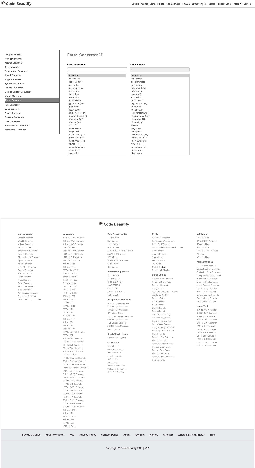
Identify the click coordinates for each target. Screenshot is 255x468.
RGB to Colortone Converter (75, 361)
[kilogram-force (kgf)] (97, 115)
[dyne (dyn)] (97, 94)
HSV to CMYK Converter (73, 387)
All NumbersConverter (206, 266)
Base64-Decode (159, 311)
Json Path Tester (159, 254)
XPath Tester (157, 251)
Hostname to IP (114, 353)
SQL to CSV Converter (72, 338)
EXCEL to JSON (70, 293)
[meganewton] (97, 128)
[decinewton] (97, 84)
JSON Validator (203, 244)
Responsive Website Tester (164, 241)
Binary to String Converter (163, 331)
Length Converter (13, 54)
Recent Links (224, 3)
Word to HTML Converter (73, 238)
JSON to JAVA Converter (73, 241)
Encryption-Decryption (116, 338)
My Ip (203, 3)
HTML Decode (158, 305)
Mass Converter (12, 108)
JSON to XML (69, 267)
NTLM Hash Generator (161, 282)
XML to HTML (69, 413)
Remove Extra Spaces (161, 350)
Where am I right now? (191, 434)
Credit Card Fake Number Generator (167, 247)
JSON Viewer (113, 238)
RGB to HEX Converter (72, 394)
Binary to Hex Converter (207, 279)
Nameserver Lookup (116, 366)
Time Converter (12, 121)
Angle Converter (13, 79)
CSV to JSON (69, 306)
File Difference (158, 260)
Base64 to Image (70, 280)
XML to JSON (69, 264)
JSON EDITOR (113, 279)
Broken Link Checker (161, 270)
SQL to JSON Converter (73, 342)
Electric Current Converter (18, 91)
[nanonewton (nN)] (97, 140)
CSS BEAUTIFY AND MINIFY (120, 251)
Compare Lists (156, 3)
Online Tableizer (69, 247)
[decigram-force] (97, 81)
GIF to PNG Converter (206, 329)
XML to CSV (68, 322)
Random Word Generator (162, 279)
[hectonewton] (97, 109)
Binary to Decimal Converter (209, 275)
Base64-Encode (159, 308)
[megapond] (97, 131)
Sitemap (168, 434)
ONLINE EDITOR (114, 282)
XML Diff (156, 267)
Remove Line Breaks (161, 353)
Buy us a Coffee (31, 434)
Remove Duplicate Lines (162, 344)
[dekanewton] (97, 91)
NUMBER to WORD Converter (165, 292)
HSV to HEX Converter (72, 381)
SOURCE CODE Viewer (117, 260)
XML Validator (203, 247)
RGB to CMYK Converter (73, 400)
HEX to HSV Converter (72, 390)
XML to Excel (68, 420)
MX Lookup (112, 362)
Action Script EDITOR (116, 292)
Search (212, 3)
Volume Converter (13, 62)
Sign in (247, 3)
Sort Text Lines (158, 360)
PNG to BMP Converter (207, 342)
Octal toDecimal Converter (208, 295)
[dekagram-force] (97, 88)
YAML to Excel (69, 426)
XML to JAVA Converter (73, 244)
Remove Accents (159, 340)
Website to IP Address (117, 369)
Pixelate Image (172, 3)
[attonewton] (97, 75)
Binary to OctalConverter (207, 282)
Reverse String (158, 298)
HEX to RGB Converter (72, 403)
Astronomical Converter (16, 125)
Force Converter (13, 100)
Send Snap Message (161, 238)
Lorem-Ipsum (113, 346)
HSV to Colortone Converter (74, 364)
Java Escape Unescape (117, 310)
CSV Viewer (112, 267)
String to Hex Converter (162, 321)
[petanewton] (97, 150)
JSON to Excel (69, 416)
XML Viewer (112, 241)
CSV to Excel (68, 423)
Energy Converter (13, 95)
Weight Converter (13, 58)
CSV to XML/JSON (71, 270)
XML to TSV (68, 325)
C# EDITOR (112, 288)
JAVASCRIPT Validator (207, 241)
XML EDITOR (113, 275)
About (126, 434)
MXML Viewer (113, 244)
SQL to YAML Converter (73, 348)
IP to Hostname (114, 356)
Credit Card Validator (161, 244)
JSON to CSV (69, 316)
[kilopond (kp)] (97, 122)
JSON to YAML (69, 296)
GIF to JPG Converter (206, 333)
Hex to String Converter (162, 324)
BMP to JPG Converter (207, 323)
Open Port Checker (115, 372)
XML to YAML (69, 299)
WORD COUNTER (160, 295)
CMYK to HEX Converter (73, 371)
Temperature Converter (16, 71)
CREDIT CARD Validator (207, 251)
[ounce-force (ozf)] (97, 146)
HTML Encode (158, 301)
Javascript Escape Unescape (120, 316)
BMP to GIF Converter (206, 326)
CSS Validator (203, 238)
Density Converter (14, 87)
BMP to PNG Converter (207, 319)
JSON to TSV (69, 319)
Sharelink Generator (115, 349)
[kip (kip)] (97, 125)
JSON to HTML (69, 410)
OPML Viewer (113, 264)
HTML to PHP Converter (73, 257)
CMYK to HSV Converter (73, 377)
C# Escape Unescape (116, 313)
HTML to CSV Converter (73, 251)
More (237, 3)
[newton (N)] (97, 143)
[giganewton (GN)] (97, 103)
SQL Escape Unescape (117, 323)
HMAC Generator (190, 3)
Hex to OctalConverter (206, 292)
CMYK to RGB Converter (73, 374)
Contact (140, 434)
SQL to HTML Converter (73, 351)
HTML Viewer (113, 247)
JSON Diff (156, 264)
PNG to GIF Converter (206, 345)
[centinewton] (97, 78)
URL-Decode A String (161, 318)
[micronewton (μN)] (97, 134)
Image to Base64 (70, 277)
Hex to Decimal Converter (208, 285)
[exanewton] (97, 97)
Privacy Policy (87, 434)
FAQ (72, 434)
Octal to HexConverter (206, 301)
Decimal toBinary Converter (208, 269)
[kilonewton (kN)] (97, 119)
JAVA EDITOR (113, 285)
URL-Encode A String (161, 314)
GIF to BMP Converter (206, 336)
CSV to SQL (68, 335)
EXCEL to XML (69, 290)
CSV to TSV (68, 312)
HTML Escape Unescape (118, 303)
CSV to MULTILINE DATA (74, 332)
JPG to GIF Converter (206, 316)
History (154, 434)
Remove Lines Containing (163, 357)
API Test (200, 254)
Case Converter (158, 334)
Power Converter (13, 113)
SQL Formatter (113, 295)
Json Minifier (157, 257)
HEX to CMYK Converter (73, 407)
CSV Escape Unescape (117, 319)
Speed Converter (13, 75)
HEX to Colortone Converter (74, 358)
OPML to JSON (69, 355)
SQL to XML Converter (72, 345)
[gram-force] (97, 106)
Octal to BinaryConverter (207, 298)
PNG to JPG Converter (206, 339)
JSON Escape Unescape (118, 326)
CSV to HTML (69, 309)
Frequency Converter (15, 129)
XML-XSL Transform (71, 260)
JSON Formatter (139, 3)
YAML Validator (203, 257)
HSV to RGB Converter (72, 384)
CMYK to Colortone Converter (75, 368)
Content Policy (109, 434)
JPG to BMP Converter (207, 313)
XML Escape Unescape (117, 307)
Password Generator (161, 285)
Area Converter (12, 66)
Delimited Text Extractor (162, 337)
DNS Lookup (112, 359)
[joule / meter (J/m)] (97, 112)
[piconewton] (97, 153)
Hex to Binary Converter (207, 288)
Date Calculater (69, 283)
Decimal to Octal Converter (208, 272)
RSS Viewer (112, 257)
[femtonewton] (97, 100)
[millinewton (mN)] (97, 137)
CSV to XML (68, 303)
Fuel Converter (12, 104)
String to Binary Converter (163, 327)
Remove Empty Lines (161, 347)
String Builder (158, 288)
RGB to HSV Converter (72, 397)
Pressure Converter (14, 117)
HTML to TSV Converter (73, 254)
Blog (212, 434)
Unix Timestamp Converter (29, 299)
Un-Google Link (114, 329)
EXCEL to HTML (70, 286)
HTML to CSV (69, 329)
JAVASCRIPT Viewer (116, 254)
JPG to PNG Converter (206, 310)
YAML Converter (70, 273)
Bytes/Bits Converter (15, 83)
